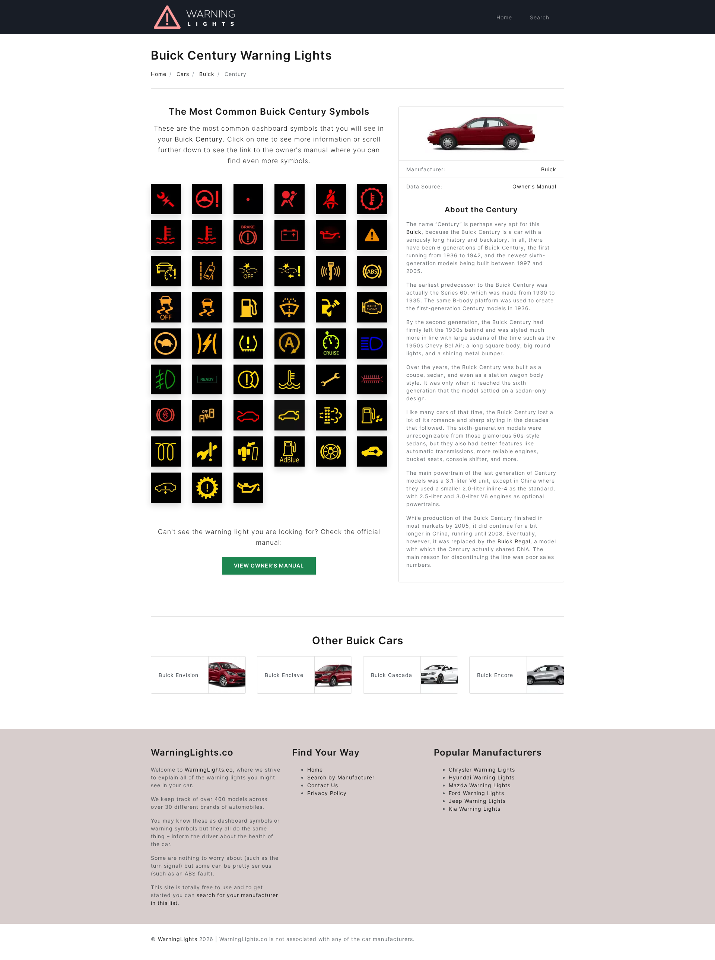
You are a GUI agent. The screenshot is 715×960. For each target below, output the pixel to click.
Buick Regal (514, 541)
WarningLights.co (209, 769)
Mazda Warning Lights (480, 785)
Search (539, 17)
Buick (206, 74)
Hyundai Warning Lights (482, 777)
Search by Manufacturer (341, 777)
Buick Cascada (391, 675)
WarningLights (177, 939)
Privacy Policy (327, 793)
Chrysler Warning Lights (482, 769)
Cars (183, 74)
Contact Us (322, 785)
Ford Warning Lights (476, 793)
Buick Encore (495, 675)
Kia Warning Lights (474, 808)
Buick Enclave (284, 675)
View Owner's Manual (269, 565)
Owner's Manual (534, 186)
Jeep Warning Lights (477, 801)
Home (504, 17)
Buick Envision (178, 675)
